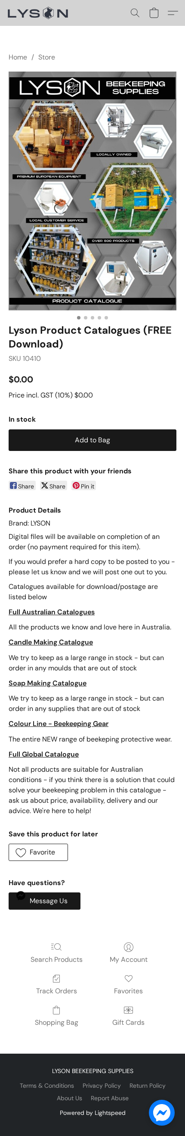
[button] (39, 13)
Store (46, 57)
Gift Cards (128, 1022)
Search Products (57, 959)
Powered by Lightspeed (93, 1113)
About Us (69, 1098)
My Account (129, 959)
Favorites (128, 990)
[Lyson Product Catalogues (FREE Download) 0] (92, 191)
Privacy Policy (102, 1085)
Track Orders (56, 990)
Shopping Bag (56, 1022)
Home (18, 57)
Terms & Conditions (47, 1085)
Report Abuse (110, 1098)
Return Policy (148, 1085)
